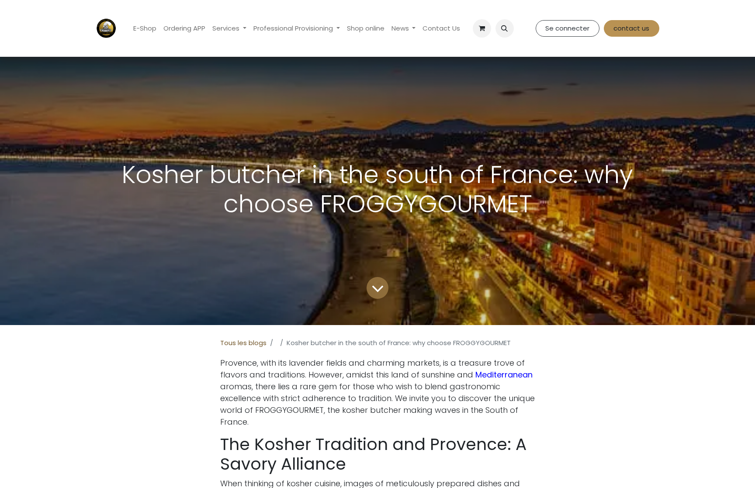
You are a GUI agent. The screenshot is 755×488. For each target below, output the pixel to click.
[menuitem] (145, 28)
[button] (504, 28)
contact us (631, 28)
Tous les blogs (243, 342)
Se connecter (567, 28)
